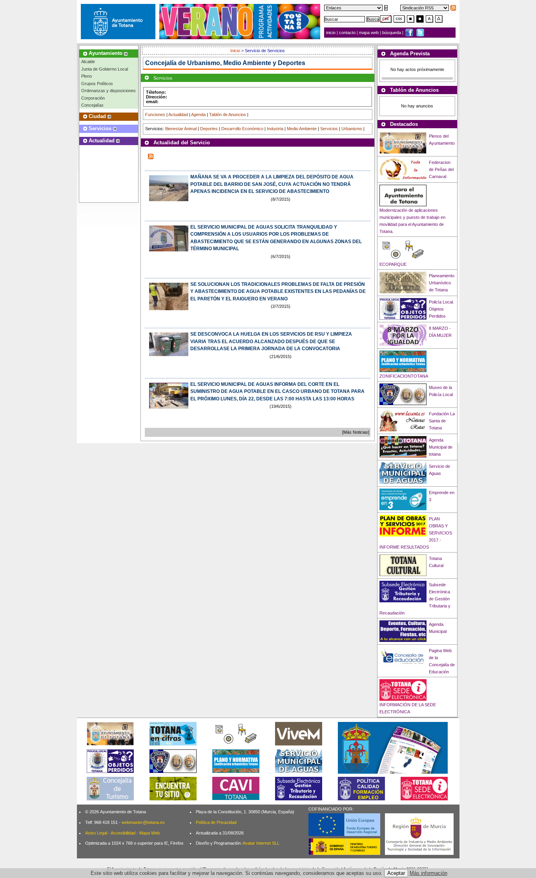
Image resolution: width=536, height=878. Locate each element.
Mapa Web (149, 833)
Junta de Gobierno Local (104, 69)
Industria (275, 128)
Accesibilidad (123, 833)
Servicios (329, 128)
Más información (428, 873)
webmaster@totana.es (143, 822)
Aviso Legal (96, 833)
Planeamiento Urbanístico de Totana (441, 282)
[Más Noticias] (355, 432)
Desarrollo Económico (242, 128)
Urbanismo (351, 128)
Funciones (155, 114)
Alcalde (88, 61)
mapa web (369, 32)
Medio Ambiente (302, 128)
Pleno (86, 76)
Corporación (93, 98)
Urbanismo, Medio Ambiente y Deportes (246, 63)
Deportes (209, 128)
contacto (347, 32)
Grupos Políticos (97, 83)
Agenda (198, 114)
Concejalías (92, 105)
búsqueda (392, 32)
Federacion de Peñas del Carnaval (441, 169)
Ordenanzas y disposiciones (108, 90)
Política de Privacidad (216, 822)
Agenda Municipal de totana (440, 447)
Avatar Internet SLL (260, 843)
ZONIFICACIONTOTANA (403, 376)
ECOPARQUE (393, 264)
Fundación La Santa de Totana (442, 420)
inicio (331, 32)
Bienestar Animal (181, 128)
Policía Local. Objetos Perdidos (441, 309)
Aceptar (396, 873)
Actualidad (178, 114)
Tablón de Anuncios (227, 114)
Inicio (235, 50)
